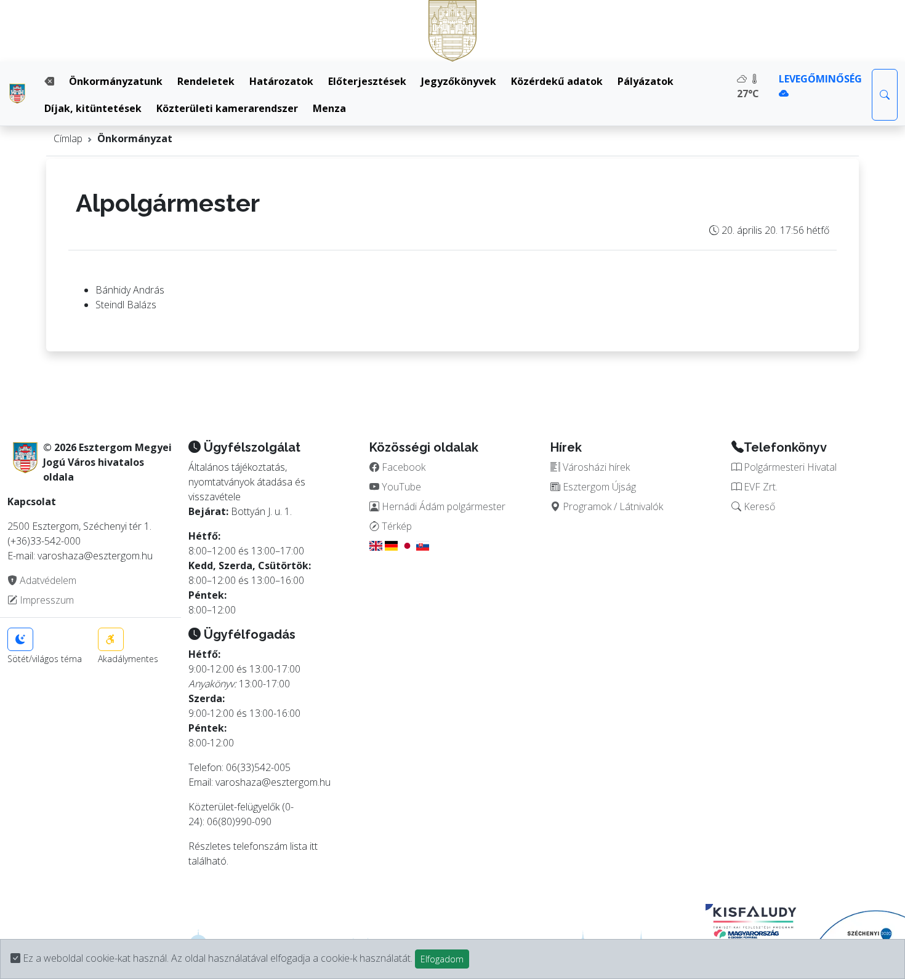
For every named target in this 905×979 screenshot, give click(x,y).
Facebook (402, 467)
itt (314, 846)
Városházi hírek (595, 467)
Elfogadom (442, 959)
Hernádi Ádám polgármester (442, 506)
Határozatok (281, 81)
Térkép (395, 526)
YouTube (400, 486)
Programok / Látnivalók (611, 506)
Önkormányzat (134, 138)
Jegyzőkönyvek (458, 81)
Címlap (68, 138)
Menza (329, 108)
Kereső (758, 506)
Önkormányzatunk (116, 81)
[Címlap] (17, 93)
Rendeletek (206, 81)
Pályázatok (645, 81)
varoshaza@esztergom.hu (273, 782)
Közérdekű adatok (557, 81)
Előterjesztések (367, 81)
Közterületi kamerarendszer (227, 108)
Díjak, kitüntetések (93, 108)
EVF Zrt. (759, 486)
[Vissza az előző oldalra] (49, 81)
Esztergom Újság (598, 486)
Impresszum (45, 600)
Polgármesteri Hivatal (789, 467)
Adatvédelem (46, 580)
